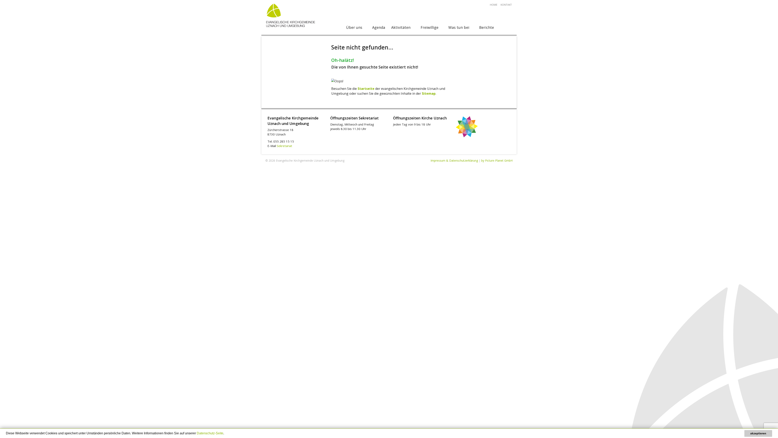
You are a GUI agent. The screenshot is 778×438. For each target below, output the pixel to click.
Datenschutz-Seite (210, 433)
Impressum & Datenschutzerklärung (454, 160)
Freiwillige (429, 27)
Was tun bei (458, 27)
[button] (225, 433)
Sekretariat (284, 146)
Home (493, 4)
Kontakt (506, 4)
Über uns (354, 27)
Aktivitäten (400, 27)
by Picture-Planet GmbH (497, 160)
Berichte (486, 27)
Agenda (378, 27)
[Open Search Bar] (506, 27)
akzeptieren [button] (758, 433)
